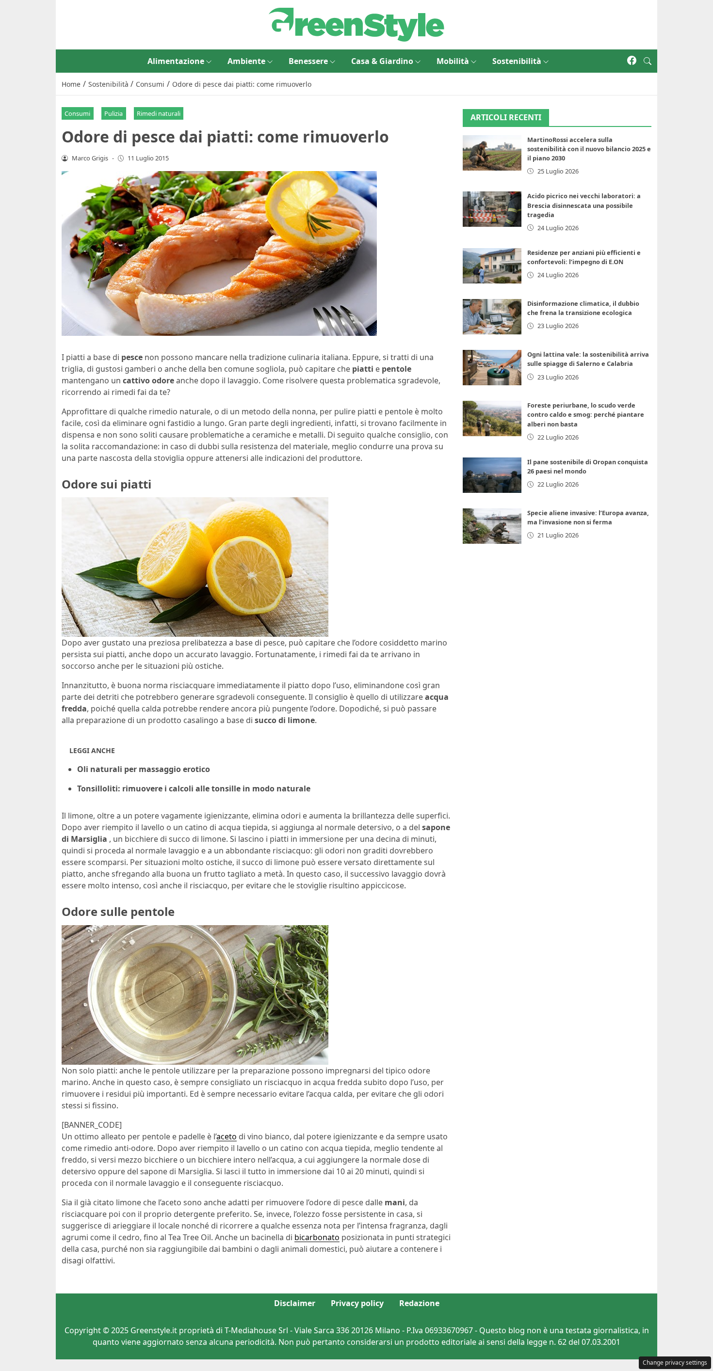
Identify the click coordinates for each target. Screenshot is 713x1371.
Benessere (308, 61)
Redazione (419, 1303)
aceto (226, 1136)
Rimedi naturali (158, 113)
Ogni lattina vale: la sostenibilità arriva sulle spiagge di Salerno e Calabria (588, 359)
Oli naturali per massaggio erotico (143, 769)
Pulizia (113, 113)
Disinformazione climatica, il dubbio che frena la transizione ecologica (583, 308)
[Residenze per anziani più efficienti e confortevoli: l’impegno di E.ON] (492, 266)
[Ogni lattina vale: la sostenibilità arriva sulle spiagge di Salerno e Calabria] (492, 367)
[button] (647, 61)
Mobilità (453, 61)
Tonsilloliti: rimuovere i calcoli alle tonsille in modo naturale (193, 788)
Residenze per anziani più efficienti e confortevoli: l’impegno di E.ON (584, 257)
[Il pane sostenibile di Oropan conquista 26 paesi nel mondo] (492, 475)
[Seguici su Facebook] (631, 61)
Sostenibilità (516, 61)
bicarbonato (317, 1237)
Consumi (77, 113)
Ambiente (246, 61)
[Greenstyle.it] (356, 23)
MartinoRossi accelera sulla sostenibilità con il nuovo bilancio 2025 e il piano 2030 (589, 148)
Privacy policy (357, 1303)
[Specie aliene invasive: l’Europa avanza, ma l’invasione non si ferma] (492, 526)
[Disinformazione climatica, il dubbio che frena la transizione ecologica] (492, 316)
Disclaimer (294, 1303)
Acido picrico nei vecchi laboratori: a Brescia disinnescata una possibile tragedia (584, 205)
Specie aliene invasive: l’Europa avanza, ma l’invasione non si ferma (588, 517)
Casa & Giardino (382, 61)
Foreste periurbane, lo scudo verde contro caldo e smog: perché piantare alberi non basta (585, 414)
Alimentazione (175, 61)
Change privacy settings (675, 1362)
